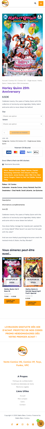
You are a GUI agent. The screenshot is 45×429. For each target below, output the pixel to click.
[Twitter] (17, 424)
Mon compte (22, 399)
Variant (5, 120)
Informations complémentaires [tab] (13, 205)
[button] (35, 3)
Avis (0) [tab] (5, 209)
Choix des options (10, 301)
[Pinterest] (33, 424)
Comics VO (12, 81)
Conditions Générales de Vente (22, 384)
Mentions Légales (22, 387)
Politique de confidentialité (22, 381)
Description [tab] (6, 200)
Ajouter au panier (20, 132)
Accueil (4, 81)
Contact (23, 405)
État (3, 112)
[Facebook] (12, 424)
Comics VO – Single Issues (27, 81)
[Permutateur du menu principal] (41, 3)
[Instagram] (22, 424)
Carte (23, 402)
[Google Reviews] (28, 424)
